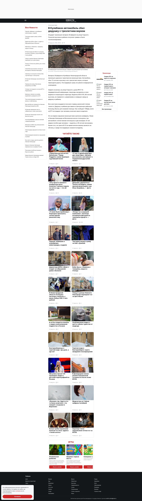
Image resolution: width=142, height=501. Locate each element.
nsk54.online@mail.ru (111, 498)
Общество (28, 487)
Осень (72, 487)
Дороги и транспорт (30, 481)
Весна (72, 479)
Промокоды (107, 73)
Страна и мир (97, 491)
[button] (107, 79)
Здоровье (96, 481)
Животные (73, 481)
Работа (50, 489)
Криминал (50, 483)
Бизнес (50, 479)
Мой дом (27, 485)
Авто (26, 479)
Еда (49, 481)
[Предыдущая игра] (50, 450)
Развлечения (74, 489)
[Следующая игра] (92, 450)
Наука (49, 485)
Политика (96, 487)
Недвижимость (75, 485)
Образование (97, 485)
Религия (96, 489)
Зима (26, 483)
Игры (71, 442)
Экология (27, 493)
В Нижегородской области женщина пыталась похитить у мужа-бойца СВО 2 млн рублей (35, 53)
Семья (27, 491)
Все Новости (31, 27)
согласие (18, 491)
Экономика (51, 493)
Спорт (49, 491)
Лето (95, 483)
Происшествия (52, 25)
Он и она (50, 487)
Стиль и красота (75, 491)
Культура (73, 483)
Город (95, 479)
